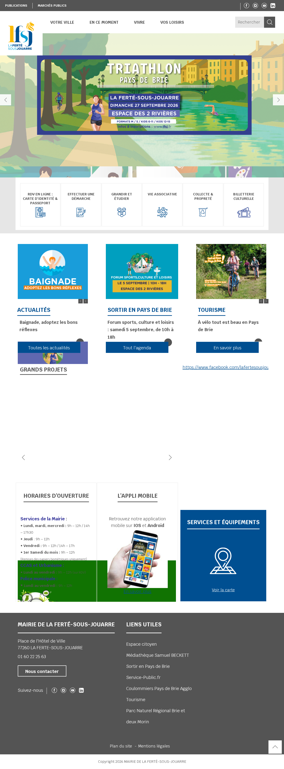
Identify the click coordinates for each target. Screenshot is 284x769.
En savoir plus (137, 591)
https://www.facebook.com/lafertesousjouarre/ (231, 367)
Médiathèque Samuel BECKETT (157, 655)
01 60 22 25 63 (32, 656)
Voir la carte (223, 589)
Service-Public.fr (143, 677)
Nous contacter (42, 671)
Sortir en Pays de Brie (148, 666)
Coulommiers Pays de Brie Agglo (159, 688)
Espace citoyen (141, 644)
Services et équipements (223, 522)
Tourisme (135, 699)
